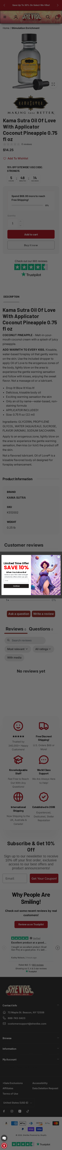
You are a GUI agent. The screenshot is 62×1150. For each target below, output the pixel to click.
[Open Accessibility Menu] (4, 1146)
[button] (4, 1138)
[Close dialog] (58, 557)
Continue (16, 586)
